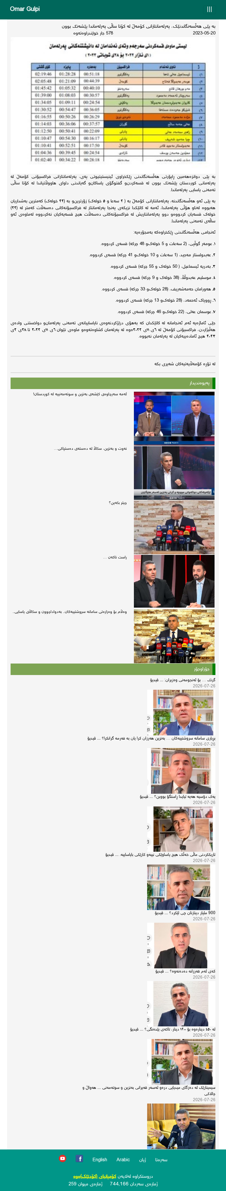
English (99, 1160)
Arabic (123, 1160)
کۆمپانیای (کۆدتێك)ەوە (94, 1176)
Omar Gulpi (25, 9)
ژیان (142, 1160)
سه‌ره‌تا (161, 1160)
